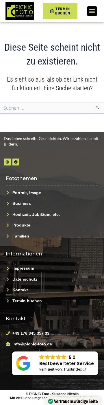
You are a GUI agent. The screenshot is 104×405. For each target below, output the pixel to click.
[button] (92, 11)
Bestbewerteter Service (66, 363)
